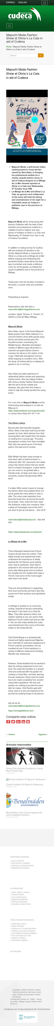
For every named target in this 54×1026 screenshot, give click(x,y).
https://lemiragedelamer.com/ (21, 710)
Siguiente (43, 734)
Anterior (10, 734)
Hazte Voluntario (18, 926)
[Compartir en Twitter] (13, 721)
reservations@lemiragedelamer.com (24, 309)
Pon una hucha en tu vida (21, 935)
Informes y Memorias (19, 901)
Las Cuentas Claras (19, 897)
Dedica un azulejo (18, 938)
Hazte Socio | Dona (19, 923)
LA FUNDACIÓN (16, 888)
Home (8, 46)
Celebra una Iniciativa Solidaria (23, 931)
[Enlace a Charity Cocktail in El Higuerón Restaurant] (26, 779)
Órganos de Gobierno (20, 899)
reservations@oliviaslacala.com (22, 519)
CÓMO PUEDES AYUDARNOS (22, 920)
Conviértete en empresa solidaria (24, 933)
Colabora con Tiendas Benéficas (24, 928)
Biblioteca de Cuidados (20, 868)
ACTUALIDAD (15, 951)
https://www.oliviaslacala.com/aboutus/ (25, 531)
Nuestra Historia (18, 894)
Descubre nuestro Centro (21, 904)
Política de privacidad (25, 994)
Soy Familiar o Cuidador (21, 863)
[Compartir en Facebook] (8, 721)
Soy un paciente (18, 860)
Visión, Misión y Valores (20, 892)
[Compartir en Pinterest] (28, 721)
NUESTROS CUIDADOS (19, 857)
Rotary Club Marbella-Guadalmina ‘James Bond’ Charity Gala (24, 769)
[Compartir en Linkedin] (23, 721)
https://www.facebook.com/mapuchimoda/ (26, 410)
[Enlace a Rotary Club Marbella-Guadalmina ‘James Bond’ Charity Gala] (26, 756)
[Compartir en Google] (18, 721)
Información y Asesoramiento (23, 865)
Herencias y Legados (20, 940)
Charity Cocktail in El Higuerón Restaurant (24, 784)
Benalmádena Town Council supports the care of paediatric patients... (24, 813)
